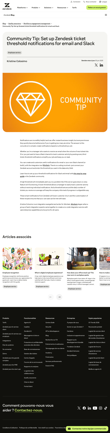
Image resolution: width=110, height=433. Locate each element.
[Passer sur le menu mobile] (106, 15)
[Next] (59, 297)
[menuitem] (103, 2)
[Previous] (51, 297)
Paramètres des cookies (63, 428)
